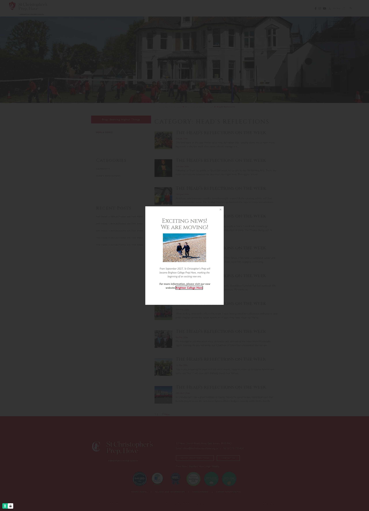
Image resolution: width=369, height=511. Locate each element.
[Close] (220, 209)
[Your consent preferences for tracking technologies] (10, 506)
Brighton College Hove (189, 287)
